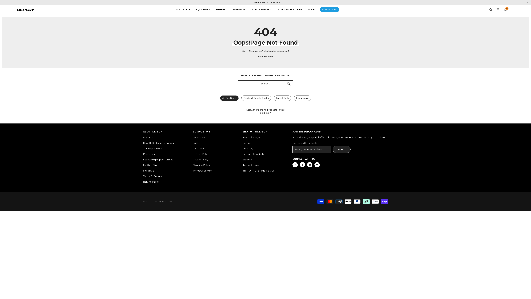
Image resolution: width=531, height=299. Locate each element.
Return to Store (265, 57)
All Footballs (229, 98)
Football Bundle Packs (256, 98)
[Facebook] (295, 164)
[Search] (491, 10)
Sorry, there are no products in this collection (265, 111)
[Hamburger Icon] (512, 10)
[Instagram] (302, 164)
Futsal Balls (282, 98)
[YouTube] (317, 164)
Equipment (302, 98)
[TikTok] (309, 164)
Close (528, 2)
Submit (341, 149)
